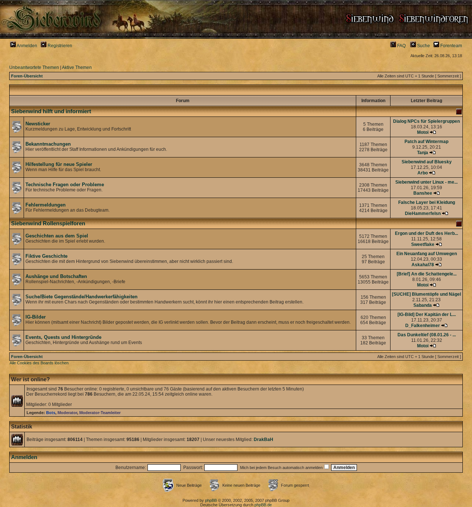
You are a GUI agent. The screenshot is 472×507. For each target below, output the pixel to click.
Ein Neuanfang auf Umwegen (426, 253)
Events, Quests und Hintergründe (63, 337)
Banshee (422, 193)
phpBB (211, 500)
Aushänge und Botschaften (56, 276)
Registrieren (59, 45)
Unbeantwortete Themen (34, 67)
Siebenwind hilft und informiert (51, 111)
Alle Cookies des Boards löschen (39, 363)
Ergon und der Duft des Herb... (426, 233)
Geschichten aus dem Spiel (56, 236)
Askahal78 (423, 264)
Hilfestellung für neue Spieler (58, 164)
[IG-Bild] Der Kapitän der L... (427, 314)
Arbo (422, 173)
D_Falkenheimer (422, 325)
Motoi (422, 132)
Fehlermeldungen (45, 205)
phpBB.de (263, 505)
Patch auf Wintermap (426, 141)
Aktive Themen (77, 67)
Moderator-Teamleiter (100, 412)
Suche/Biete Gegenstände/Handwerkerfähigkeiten (81, 296)
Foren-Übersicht (27, 76)
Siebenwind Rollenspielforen (48, 223)
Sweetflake (422, 244)
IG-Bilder (35, 317)
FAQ (401, 45)
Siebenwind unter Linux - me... (426, 182)
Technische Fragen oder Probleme (64, 184)
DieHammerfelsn (423, 213)
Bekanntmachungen (48, 144)
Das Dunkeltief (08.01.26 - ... (427, 334)
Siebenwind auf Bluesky (427, 161)
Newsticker (37, 123)
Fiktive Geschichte (46, 256)
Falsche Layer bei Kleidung (426, 202)
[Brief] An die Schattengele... (427, 274)
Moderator (67, 412)
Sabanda (422, 305)
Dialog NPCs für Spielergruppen (426, 121)
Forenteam (450, 45)
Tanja (422, 152)
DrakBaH (263, 439)
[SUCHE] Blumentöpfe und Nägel (426, 294)
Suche (423, 45)
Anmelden (26, 45)
